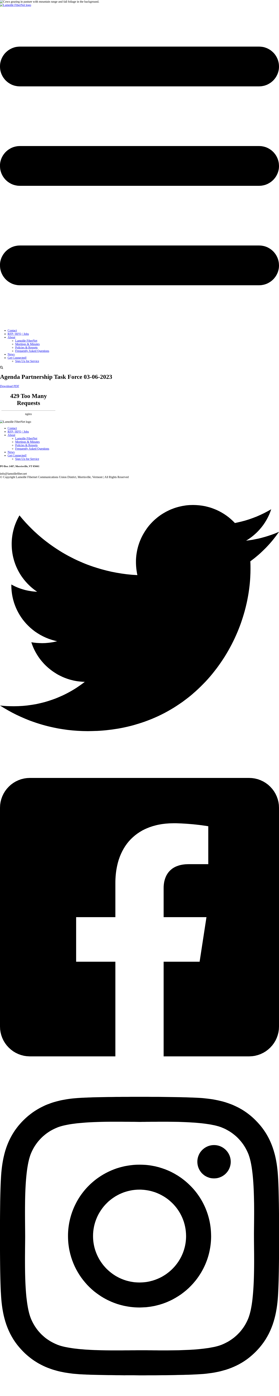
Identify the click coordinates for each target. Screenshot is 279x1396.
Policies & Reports (26, 347)
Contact (12, 330)
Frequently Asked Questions (32, 351)
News (11, 354)
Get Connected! (17, 357)
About (11, 337)
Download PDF (9, 386)
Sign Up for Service (27, 361)
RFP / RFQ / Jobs (18, 333)
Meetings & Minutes (27, 344)
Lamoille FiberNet (26, 340)
